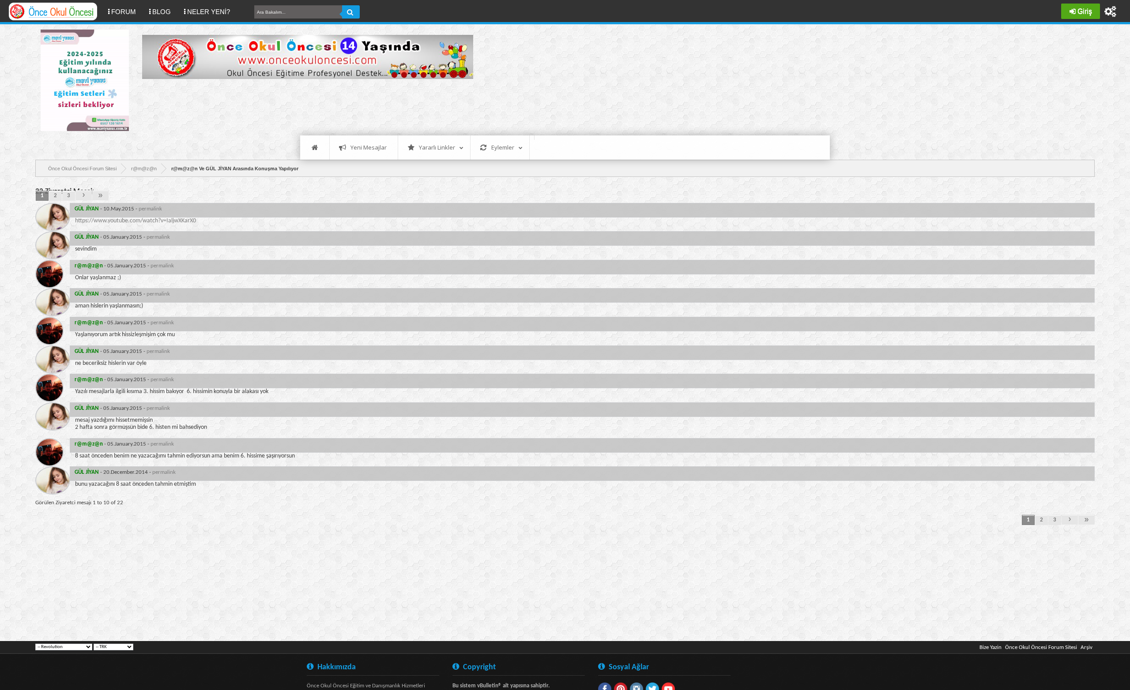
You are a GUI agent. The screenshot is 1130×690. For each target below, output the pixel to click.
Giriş (1084, 11)
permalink (150, 209)
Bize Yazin (990, 647)
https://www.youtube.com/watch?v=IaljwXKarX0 (135, 221)
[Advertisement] (302, 106)
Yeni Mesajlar (368, 147)
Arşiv (1086, 647)
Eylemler (502, 147)
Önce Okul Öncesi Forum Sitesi (1041, 647)
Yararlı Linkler (437, 147)
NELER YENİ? (208, 11)
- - (118, 209)
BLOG (161, 11)
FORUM (127, 11)
